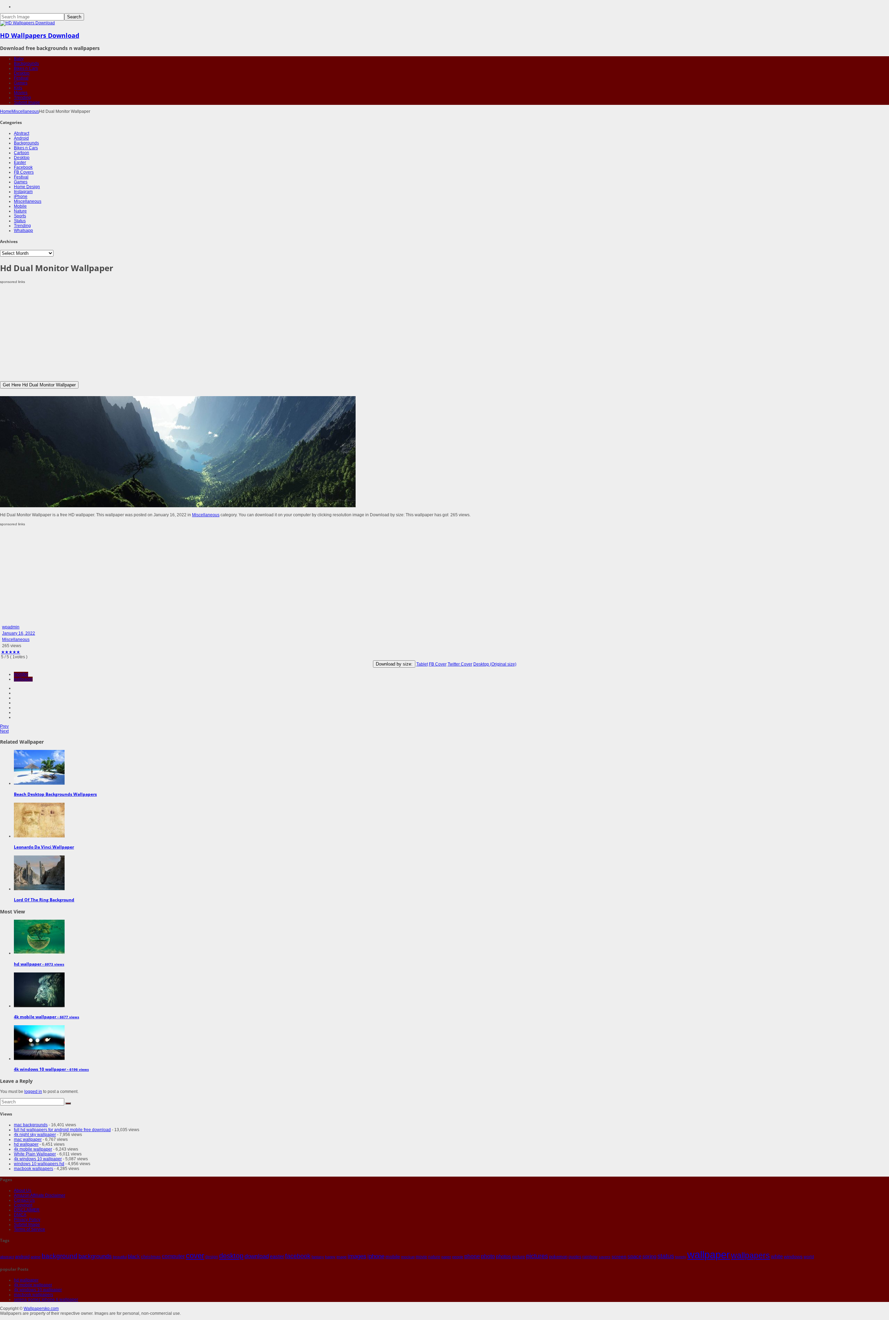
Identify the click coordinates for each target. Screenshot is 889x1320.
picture (518, 1256)
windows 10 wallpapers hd (39, 1163)
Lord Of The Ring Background (44, 900)
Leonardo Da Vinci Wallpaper (44, 847)
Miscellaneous (25, 111)
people (457, 1257)
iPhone (20, 196)
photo (488, 1256)
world (809, 1256)
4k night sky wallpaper (35, 1134)
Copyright (23, 1205)
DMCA (20, 1214)
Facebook (23, 167)
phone (472, 1256)
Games (20, 83)
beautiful (120, 1257)
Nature (20, 211)
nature (434, 1256)
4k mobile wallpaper (33, 1149)
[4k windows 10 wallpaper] (39, 1058)
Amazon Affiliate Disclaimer (39, 1195)
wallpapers (750, 1255)
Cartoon (21, 152)
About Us (22, 1190)
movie (421, 1256)
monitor (21, 674)
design (211, 1256)
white (777, 1256)
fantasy (317, 1257)
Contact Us (24, 1200)
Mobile (20, 206)
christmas (151, 1256)
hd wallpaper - (39, 964)
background (59, 1256)
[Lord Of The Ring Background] (39, 888)
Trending (22, 97)
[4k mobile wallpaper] (39, 1005)
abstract (7, 1257)
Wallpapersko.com (41, 1308)
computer (173, 1256)
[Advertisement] (208, 332)
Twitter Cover (460, 664)
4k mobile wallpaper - (46, 1017)
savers (604, 1257)
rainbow (590, 1257)
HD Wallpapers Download (39, 35)
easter (277, 1256)
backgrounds (95, 1256)
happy (330, 1257)
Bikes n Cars (26, 68)
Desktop (22, 73)
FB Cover (438, 664)
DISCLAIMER (27, 1210)
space (634, 1256)
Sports (20, 216)
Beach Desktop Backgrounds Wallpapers (55, 794)
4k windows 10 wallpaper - (51, 1069)
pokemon (558, 1256)
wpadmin (10, 627)
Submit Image (27, 102)
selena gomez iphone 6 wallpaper (46, 1299)
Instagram (23, 191)
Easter (20, 162)
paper (446, 1257)
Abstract (21, 133)
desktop (231, 1256)
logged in (33, 1091)
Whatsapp (23, 230)
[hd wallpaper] (39, 953)
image (342, 1257)
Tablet (422, 664)
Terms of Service (29, 1229)
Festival (21, 78)
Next (4, 731)
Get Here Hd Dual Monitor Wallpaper (39, 384)
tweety (680, 1257)
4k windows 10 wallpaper (38, 1158)
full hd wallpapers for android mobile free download (62, 1129)
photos (503, 1256)
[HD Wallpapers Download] (27, 22)
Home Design (27, 186)
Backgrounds (26, 63)
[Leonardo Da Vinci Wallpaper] (39, 836)
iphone (375, 1256)
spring (649, 1256)
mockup (408, 1257)
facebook (297, 1256)
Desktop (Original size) (494, 664)
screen (619, 1256)
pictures (537, 1256)
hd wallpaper (26, 1144)
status (665, 1256)
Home (5, 111)
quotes (574, 1256)
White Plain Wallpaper (35, 1154)
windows (793, 1256)
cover (195, 1256)
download (256, 1256)
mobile (392, 1256)
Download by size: (394, 664)
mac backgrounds (31, 1124)
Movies (20, 92)
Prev (4, 726)
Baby (19, 58)
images (357, 1256)
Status (20, 220)
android (22, 1256)
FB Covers (24, 172)
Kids (18, 87)
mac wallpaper (28, 1139)
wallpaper (23, 679)
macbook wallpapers (33, 1168)
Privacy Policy (27, 1219)
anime (36, 1257)
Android (21, 138)
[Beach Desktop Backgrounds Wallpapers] (39, 783)
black (134, 1256)
